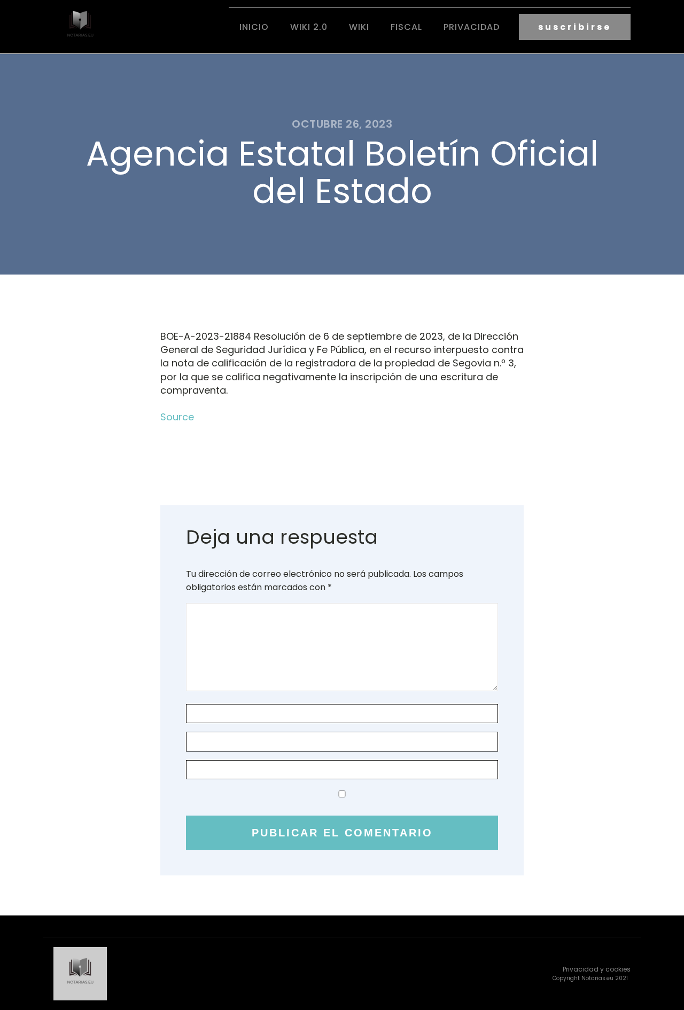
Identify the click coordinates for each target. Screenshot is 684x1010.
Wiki (359, 27)
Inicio (254, 27)
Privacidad (472, 27)
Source (177, 417)
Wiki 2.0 (309, 27)
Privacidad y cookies (597, 969)
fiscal (406, 27)
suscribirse (574, 27)
